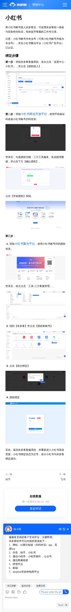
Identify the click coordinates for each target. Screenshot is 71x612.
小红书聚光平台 (25, 243)
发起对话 (35, 508)
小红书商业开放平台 (34, 113)
